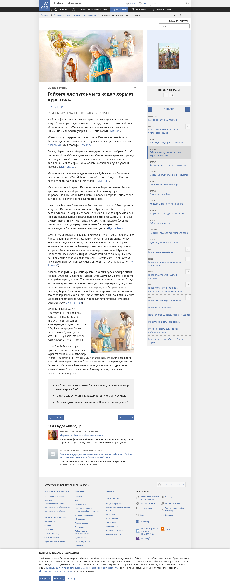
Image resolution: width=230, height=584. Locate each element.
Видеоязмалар (81, 545)
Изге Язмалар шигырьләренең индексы (169, 314)
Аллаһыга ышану (51, 533)
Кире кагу (59, 578)
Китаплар (58, 15)
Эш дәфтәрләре (81, 523)
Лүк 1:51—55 (74, 302)
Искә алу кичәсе (112, 518)
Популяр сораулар (113, 503)
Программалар (81, 527)
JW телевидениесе (82, 541)
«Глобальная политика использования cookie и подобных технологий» (82, 567)
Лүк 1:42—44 (116, 228)
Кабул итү (45, 578)
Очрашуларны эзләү (171, 497)
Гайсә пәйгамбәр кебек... (161, 307)
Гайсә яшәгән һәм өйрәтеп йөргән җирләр (166, 341)
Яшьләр (47, 525)
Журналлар (80, 519)
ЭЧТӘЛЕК (169, 109)
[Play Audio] (175, 15)
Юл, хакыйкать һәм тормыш (162, 118)
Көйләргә (73, 578)
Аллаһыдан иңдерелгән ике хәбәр (167, 141)
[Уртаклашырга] (181, 15)
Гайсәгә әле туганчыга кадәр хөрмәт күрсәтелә (166, 152)
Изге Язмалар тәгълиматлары (56, 491)
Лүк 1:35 (86, 145)
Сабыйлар (48, 529)
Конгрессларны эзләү (147, 503)
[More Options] (186, 15)
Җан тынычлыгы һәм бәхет (55, 517)
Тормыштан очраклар (115, 530)
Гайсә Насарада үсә (160, 222)
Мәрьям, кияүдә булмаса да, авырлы (169, 173)
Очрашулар (110, 514)
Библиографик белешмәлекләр (82, 532)
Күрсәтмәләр (80, 537)
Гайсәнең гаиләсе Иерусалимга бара (169, 231)
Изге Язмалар (81, 496)
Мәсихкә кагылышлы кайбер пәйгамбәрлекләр (163, 330)
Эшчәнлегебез (112, 526)
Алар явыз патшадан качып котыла (168, 212)
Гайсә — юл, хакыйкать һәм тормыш (81, 15)
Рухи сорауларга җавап (54, 496)
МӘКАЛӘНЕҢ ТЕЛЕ (178, 21)
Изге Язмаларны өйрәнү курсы (57, 507)
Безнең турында (112, 498)
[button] (89, 9)
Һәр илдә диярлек (113, 534)
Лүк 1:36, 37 (67, 167)
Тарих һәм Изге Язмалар (54, 541)
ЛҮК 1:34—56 (56, 106)
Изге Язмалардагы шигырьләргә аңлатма (54, 501)
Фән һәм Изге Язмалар (53, 537)
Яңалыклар (110, 491)
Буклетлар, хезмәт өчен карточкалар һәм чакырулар (87, 509)
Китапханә (45, 15)
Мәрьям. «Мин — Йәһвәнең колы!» (81, 435)
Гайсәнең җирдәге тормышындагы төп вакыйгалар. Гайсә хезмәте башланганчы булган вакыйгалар (96, 455)
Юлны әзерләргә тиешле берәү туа (168, 164)
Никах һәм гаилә (51, 521)
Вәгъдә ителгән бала (160, 193)
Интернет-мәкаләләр (84, 515)
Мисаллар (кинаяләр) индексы (164, 321)
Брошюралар (80, 504)
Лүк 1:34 (114, 131)
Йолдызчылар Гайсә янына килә (166, 202)
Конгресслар (111, 522)
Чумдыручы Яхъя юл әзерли (164, 241)
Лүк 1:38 (103, 181)
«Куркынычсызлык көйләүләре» (55, 571)
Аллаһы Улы (55, 145)
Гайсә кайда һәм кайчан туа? (164, 183)
